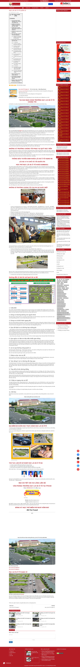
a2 (59, 279)
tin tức (41, 7)
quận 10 (15, 602)
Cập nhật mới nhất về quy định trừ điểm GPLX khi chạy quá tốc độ (63, 231)
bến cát (58, 282)
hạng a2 (62, 283)
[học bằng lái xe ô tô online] (63, 211)
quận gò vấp (59, 289)
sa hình (58, 264)
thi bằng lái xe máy (60, 268)
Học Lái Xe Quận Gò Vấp (64, 192)
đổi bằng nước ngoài (61, 253)
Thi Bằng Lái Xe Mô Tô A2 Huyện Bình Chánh (23, 613)
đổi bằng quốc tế (60, 255)
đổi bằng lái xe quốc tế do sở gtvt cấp (63, 318)
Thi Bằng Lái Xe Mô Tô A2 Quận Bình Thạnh (47, 625)
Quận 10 (21, 130)
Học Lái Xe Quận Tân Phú (64, 184)
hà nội (58, 283)
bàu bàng (67, 279)
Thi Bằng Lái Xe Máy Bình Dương (63, 226)
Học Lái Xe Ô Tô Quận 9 (64, 173)
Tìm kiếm (50, 4)
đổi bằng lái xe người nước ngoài (63, 312)
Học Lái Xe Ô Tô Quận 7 (64, 169)
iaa (66, 286)
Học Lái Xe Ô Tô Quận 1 (64, 158)
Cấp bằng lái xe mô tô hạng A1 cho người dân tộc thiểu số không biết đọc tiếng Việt (63, 245)
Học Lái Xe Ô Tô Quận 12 (64, 178)
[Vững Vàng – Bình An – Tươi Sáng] (14, 4)
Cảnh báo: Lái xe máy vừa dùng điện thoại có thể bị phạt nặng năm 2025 (63, 235)
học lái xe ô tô (66, 285)
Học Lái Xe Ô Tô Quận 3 (64, 162)
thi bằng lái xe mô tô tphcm (62, 296)
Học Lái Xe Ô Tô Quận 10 (24, 89)
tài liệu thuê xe (35, 7)
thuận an (58, 299)
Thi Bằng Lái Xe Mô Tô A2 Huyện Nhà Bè (24, 625)
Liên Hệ (46, 7)
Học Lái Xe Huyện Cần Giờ (64, 204)
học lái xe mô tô (60, 285)
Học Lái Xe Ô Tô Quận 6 (64, 167)
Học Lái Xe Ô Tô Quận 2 (64, 160)
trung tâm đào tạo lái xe (24, 602)
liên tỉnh (58, 262)
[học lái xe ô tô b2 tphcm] (63, 67)
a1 (57, 279)
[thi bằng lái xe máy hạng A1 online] (63, 154)
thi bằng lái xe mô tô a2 (61, 295)
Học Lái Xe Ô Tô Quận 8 (64, 171)
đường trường (59, 257)
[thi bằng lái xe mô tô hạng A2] (63, 57)
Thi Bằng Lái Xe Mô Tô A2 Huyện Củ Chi (23, 619)
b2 (12, 602)
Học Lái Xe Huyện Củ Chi (64, 200)
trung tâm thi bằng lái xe (61, 303)
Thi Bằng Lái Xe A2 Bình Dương (63, 221)
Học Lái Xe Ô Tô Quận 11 (14, 569)
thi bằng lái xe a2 (60, 266)
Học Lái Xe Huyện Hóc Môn (64, 195)
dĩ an (62, 282)
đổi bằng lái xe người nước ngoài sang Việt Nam (63, 314)
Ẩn (15, 15)
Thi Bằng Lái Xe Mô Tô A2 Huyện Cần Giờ (47, 613)
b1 (11, 602)
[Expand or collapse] (21, 15)
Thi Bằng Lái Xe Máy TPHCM (63, 327)
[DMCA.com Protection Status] (60, 653)
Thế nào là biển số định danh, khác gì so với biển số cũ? (63, 239)
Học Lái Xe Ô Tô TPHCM (63, 325)
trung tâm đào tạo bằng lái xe (62, 274)
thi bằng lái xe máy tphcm (61, 293)
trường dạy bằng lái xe (61, 306)
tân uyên (67, 309)
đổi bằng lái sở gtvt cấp (61, 251)
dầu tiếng (65, 282)
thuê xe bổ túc (59, 298)
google (22, 594)
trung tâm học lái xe (60, 302)
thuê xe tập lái (59, 270)
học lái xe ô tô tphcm (60, 286)
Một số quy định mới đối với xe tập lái (63, 242)
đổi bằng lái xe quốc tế (61, 316)
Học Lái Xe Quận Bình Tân (64, 182)
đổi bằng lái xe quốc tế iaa (61, 320)
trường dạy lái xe (32, 602)
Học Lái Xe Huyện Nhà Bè (64, 202)
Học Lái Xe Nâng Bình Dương (62, 217)
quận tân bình (65, 289)
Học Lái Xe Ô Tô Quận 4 (64, 164)
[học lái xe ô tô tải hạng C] (63, 77)
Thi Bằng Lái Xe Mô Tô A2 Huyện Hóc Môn (47, 619)
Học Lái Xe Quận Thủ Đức (64, 194)
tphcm (18, 602)
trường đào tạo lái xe (60, 309)
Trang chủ (28, 7)
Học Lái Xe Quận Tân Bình (64, 180)
